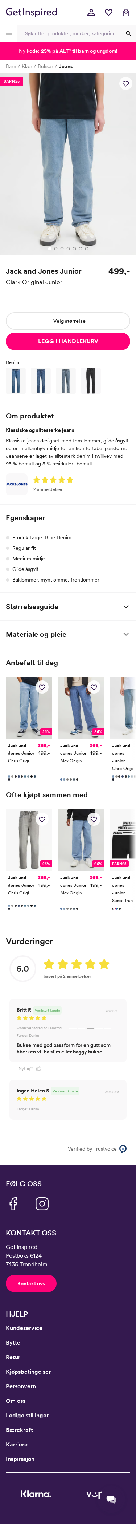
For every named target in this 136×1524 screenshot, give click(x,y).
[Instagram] (42, 1203)
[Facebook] (13, 1203)
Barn (11, 66)
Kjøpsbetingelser (28, 1371)
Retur (13, 1357)
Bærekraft (19, 1429)
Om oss (15, 1400)
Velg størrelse (69, 321)
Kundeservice (24, 1328)
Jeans (66, 66)
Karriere (17, 1444)
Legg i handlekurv (68, 341)
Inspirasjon (20, 1459)
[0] (108, 12)
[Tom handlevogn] (126, 12)
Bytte (13, 1342)
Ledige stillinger (27, 1415)
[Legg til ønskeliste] (125, 83)
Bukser (45, 66)
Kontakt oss (31, 1283)
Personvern (21, 1386)
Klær (27, 66)
